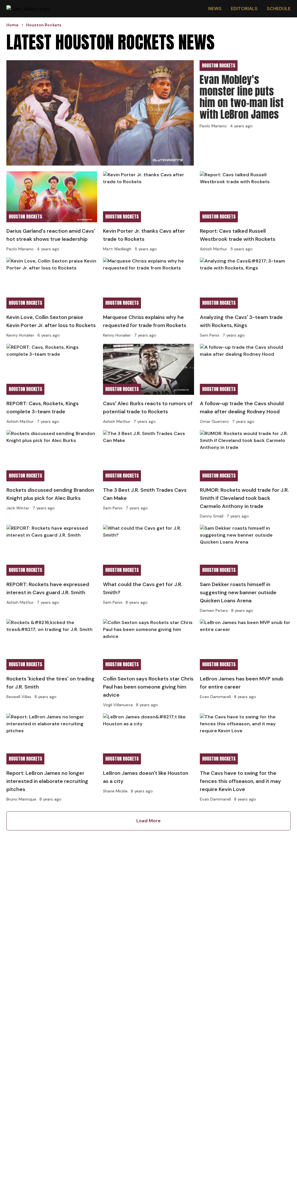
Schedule (279, 8)
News (215, 8)
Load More (148, 821)
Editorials (244, 8)
